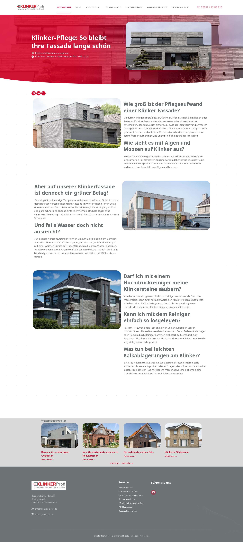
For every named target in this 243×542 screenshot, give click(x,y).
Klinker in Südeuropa (177, 452)
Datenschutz (124, 491)
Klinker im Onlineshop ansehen (51, 53)
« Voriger (115, 463)
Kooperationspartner (128, 511)
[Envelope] (38, 93)
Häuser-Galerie (180, 7)
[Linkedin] (34, 93)
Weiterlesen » (47, 459)
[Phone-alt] (43, 93)
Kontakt (134, 491)
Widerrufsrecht (125, 487)
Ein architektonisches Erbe (139, 452)
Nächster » (127, 463)
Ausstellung (93, 7)
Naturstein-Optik (157, 7)
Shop (78, 7)
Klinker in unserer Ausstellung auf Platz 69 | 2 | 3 (62, 56)
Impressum (128, 507)
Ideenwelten (64, 7)
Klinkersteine (113, 7)
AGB (121, 507)
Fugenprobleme (134, 7)
